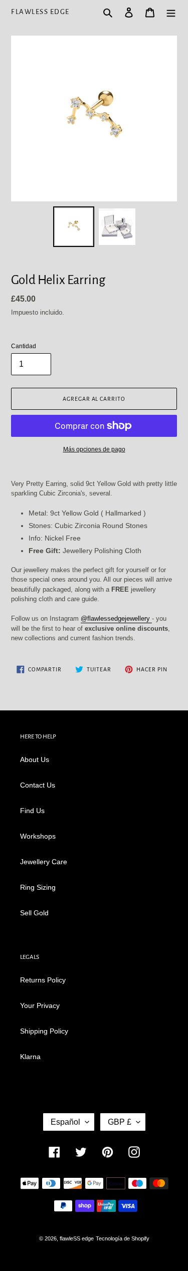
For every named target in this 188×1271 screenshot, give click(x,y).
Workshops (38, 836)
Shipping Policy (44, 1031)
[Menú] (170, 12)
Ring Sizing (38, 887)
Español (65, 1122)
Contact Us (37, 785)
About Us (34, 759)
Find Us (32, 811)
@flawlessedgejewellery (116, 618)
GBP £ (119, 1122)
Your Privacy (40, 1005)
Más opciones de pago (94, 449)
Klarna (30, 1057)
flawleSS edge (40, 12)
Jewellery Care (43, 862)
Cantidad (23, 346)
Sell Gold (34, 913)
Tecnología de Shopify (122, 1238)
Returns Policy (43, 980)
